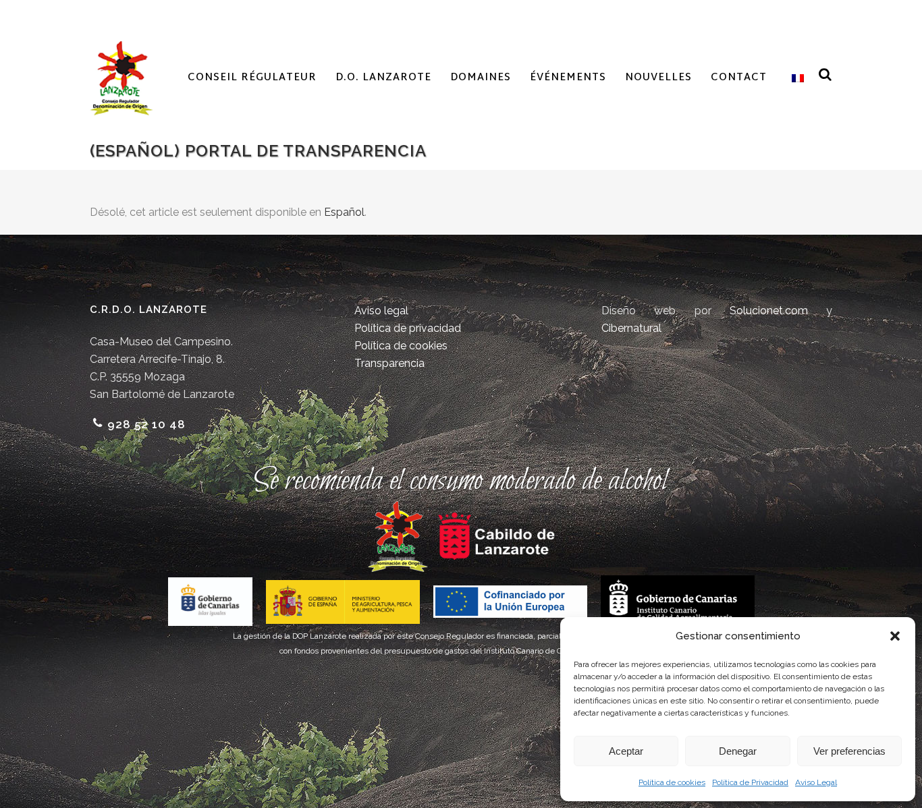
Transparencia (389, 363)
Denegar (738, 751)
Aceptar (626, 751)
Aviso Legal (816, 782)
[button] (895, 636)
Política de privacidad (407, 328)
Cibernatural (631, 328)
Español (344, 212)
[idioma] (794, 78)
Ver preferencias (849, 751)
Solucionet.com (769, 310)
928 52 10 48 (146, 424)
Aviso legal (381, 310)
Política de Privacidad (750, 782)
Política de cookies (672, 782)
